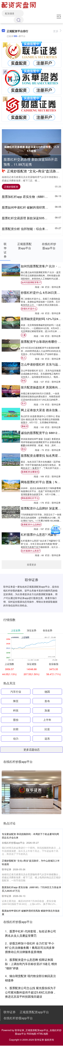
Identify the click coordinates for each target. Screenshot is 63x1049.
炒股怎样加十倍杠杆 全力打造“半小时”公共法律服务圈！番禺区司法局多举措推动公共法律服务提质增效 (30, 947)
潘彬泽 (24, 426)
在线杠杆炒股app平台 (18, 1018)
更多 (55, 31)
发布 (47, 701)
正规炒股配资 (11, 186)
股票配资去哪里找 (30, 471)
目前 (15, 729)
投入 (23, 357)
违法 (23, 449)
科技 (15, 710)
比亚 (47, 729)
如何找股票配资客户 (31, 282)
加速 (47, 710)
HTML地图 (42, 1033)
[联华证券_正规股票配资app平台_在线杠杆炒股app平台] (19, 4)
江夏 (23, 335)
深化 (23, 380)
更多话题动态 (32, 749)
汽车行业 (15, 692)
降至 (15, 701)
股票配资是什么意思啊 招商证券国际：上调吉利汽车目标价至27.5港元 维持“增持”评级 (31, 963)
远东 (47, 738)
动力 (15, 738)
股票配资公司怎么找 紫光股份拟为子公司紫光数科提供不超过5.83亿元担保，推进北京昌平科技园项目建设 (30, 992)
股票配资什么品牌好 (31, 524)
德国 (47, 692)
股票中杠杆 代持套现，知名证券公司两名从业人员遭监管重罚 (30, 933)
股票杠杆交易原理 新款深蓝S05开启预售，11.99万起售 (30, 162)
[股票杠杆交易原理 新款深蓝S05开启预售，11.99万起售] (31, 149)
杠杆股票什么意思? (30, 550)
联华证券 (10, 1012)
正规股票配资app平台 (34, 1012)
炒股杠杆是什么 (29, 308)
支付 (23, 403)
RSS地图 (31, 1033)
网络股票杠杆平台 (30, 498)
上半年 (47, 720)
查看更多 (31, 564)
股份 (15, 720)
